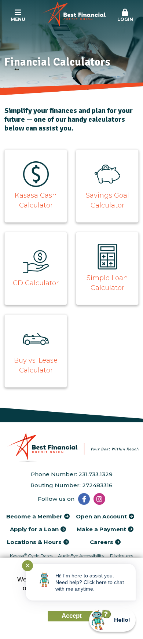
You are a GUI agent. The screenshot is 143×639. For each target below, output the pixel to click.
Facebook (84, 499)
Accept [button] (72, 615)
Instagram (99, 499)
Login (125, 19)
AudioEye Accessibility (81, 555)
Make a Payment (101, 529)
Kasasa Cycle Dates (31, 555)
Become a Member (34, 516)
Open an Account (101, 516)
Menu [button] (18, 19)
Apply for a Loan (34, 529)
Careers (101, 542)
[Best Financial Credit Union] (72, 15)
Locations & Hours (34, 542)
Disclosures (121, 555)
